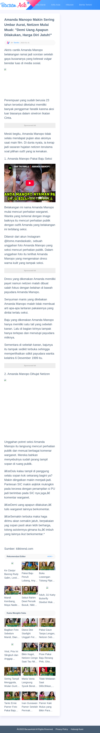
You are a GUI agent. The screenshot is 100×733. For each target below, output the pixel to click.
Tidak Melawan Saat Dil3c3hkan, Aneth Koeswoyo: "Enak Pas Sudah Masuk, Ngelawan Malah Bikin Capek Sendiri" (47, 682)
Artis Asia (55, 5)
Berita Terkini (85, 5)
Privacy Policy (62, 729)
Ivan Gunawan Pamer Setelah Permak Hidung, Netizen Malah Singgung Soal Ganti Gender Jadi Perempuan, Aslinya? (30, 707)
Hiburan (70, 5)
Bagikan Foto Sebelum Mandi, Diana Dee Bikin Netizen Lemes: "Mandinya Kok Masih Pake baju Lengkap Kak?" (12, 633)
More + (50, 556)
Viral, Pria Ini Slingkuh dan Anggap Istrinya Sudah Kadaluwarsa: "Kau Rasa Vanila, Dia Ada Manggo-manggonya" (12, 655)
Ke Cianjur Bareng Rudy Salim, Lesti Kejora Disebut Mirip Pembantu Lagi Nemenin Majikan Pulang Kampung (12, 574)
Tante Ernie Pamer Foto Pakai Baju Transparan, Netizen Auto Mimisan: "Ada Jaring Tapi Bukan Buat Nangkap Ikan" (12, 707)
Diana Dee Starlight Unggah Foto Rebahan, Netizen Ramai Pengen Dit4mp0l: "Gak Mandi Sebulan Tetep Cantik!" (30, 633)
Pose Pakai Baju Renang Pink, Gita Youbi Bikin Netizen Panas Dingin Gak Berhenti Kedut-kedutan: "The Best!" (47, 658)
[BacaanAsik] (13, 4)
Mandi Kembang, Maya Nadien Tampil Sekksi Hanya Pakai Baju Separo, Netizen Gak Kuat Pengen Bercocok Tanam (11, 601)
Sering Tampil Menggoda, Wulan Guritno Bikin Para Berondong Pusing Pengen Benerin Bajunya (12, 682)
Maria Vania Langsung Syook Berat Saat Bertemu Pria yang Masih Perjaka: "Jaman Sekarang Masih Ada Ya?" (30, 682)
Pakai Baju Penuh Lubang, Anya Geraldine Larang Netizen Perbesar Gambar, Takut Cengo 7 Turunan (30, 577)
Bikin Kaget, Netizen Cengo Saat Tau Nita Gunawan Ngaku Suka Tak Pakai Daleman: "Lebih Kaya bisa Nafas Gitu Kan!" (30, 658)
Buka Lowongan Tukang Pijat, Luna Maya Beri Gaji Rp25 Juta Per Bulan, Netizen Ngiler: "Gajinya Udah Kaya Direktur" (47, 577)
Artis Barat (40, 5)
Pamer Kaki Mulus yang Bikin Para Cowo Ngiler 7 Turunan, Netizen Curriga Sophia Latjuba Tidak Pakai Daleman (47, 707)
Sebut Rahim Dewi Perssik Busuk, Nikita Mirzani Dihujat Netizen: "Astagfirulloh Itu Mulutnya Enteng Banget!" (30, 601)
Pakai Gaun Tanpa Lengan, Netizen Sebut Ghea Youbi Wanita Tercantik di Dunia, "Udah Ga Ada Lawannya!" (47, 633)
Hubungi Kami (77, 729)
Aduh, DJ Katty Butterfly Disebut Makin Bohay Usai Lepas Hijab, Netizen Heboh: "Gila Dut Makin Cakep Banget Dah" (47, 598)
